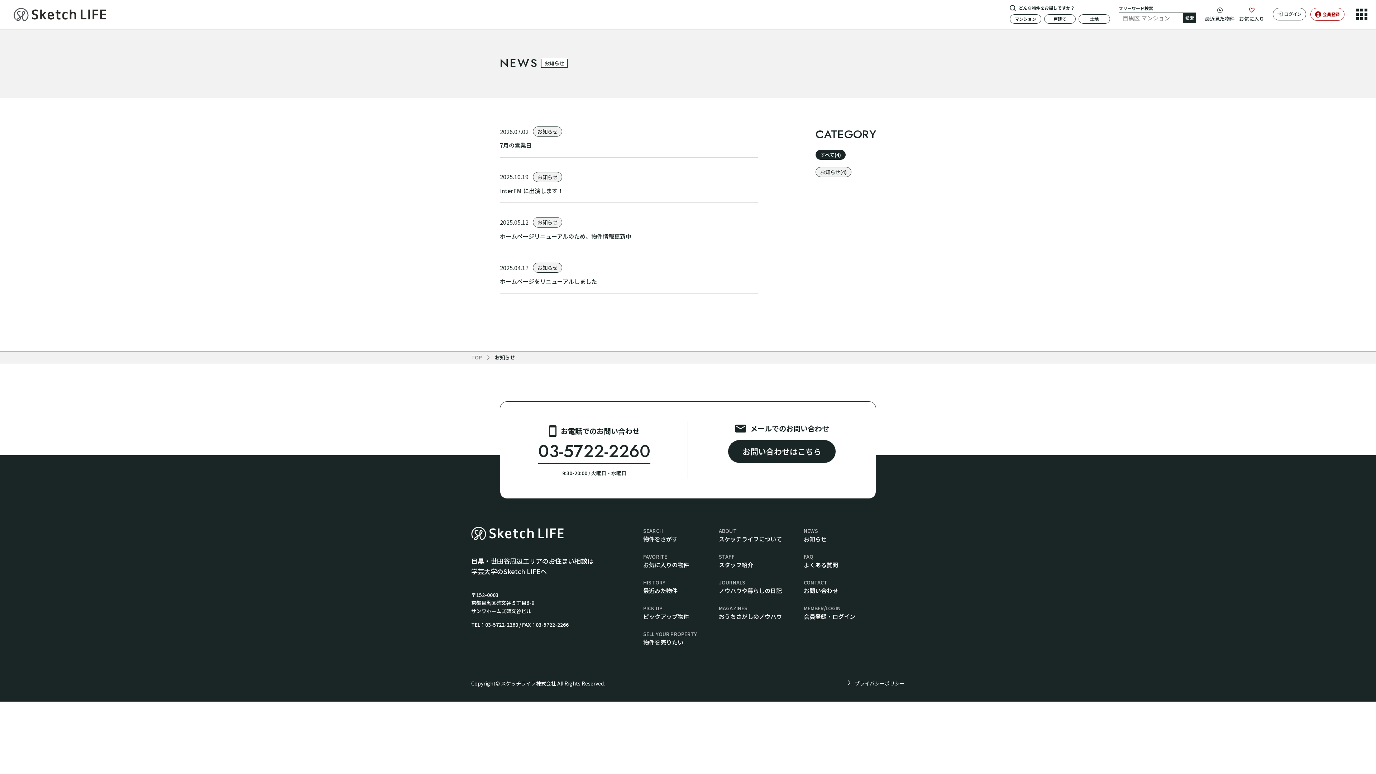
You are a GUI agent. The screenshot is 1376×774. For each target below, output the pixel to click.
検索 (1189, 18)
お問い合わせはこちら (781, 451)
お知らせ (505, 357)
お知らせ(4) (833, 172)
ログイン (1292, 14)
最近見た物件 (1220, 18)
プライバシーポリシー (880, 683)
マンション (1025, 19)
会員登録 (1331, 14)
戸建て (1060, 19)
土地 (1094, 19)
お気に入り (1251, 18)
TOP (476, 357)
